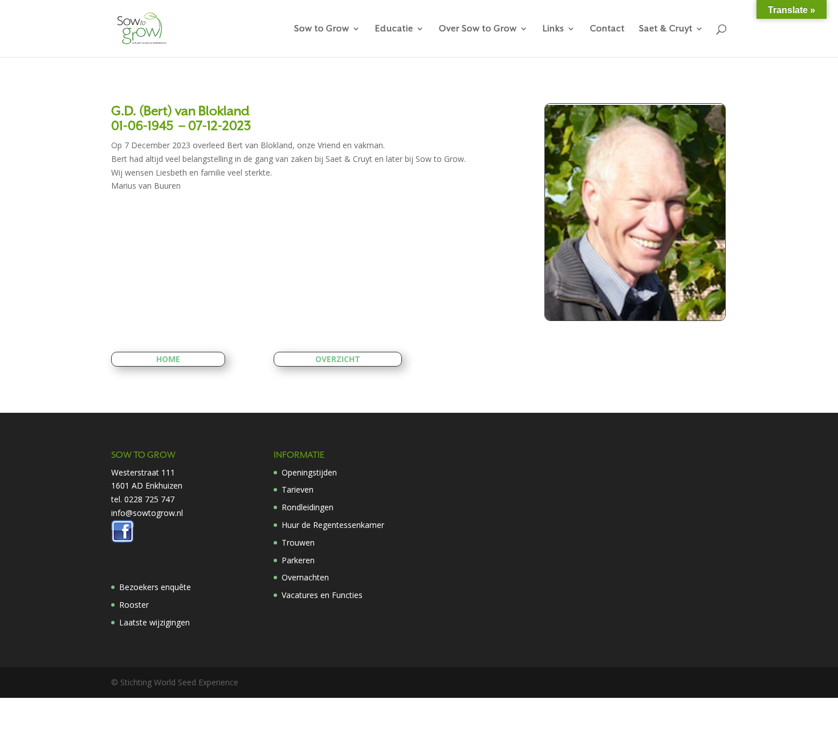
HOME (168, 358)
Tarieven (298, 489)
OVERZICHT (337, 358)
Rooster (134, 604)
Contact (607, 29)
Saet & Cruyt (666, 29)
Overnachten (305, 577)
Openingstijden (309, 472)
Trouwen (298, 542)
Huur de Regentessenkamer (333, 524)
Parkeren (298, 560)
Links (553, 29)
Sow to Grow (321, 29)
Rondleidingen (307, 507)
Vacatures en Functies (322, 595)
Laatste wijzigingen (154, 622)
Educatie (394, 29)
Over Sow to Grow (478, 29)
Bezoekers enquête (155, 587)
